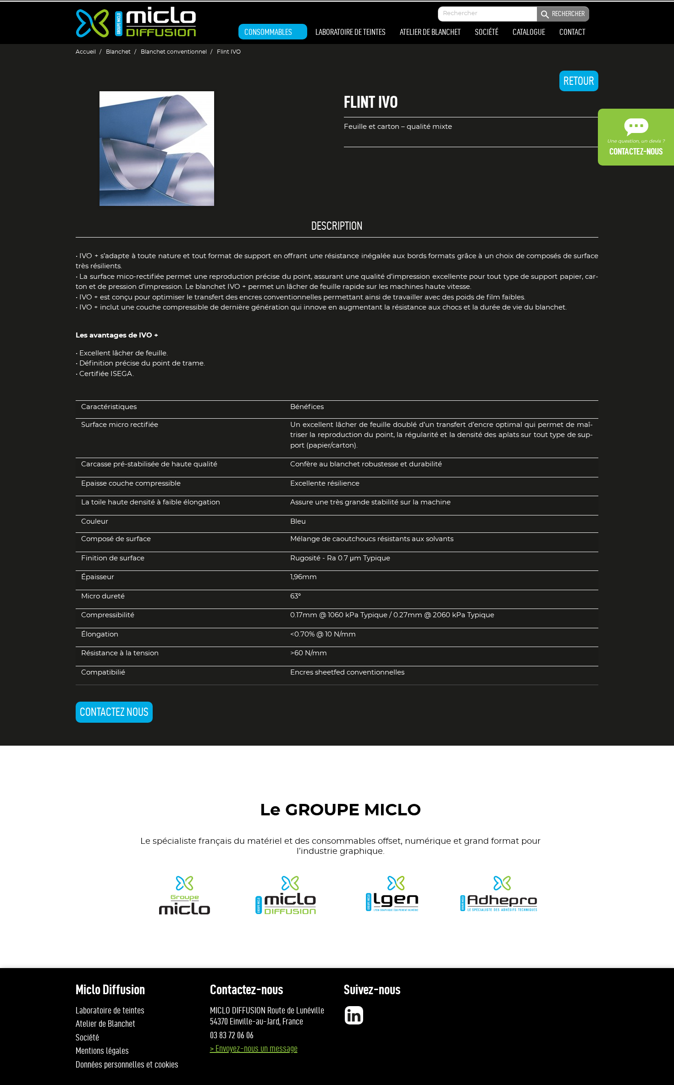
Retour (579, 81)
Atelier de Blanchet (105, 1024)
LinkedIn (354, 1015)
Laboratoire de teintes (110, 1010)
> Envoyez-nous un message (254, 1048)
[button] (272, 31)
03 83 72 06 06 (232, 1035)
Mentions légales (102, 1051)
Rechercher (562, 14)
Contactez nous (114, 712)
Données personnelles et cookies (127, 1064)
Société (87, 1037)
